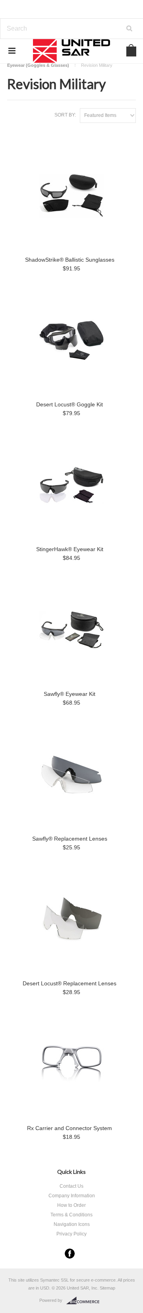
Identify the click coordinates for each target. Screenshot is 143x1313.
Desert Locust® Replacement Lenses (69, 983)
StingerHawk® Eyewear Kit (69, 549)
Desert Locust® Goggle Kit (69, 404)
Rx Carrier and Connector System (69, 1128)
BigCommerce (85, 1300)
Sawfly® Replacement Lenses (69, 838)
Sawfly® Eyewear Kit (69, 694)
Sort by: (65, 115)
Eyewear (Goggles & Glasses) (38, 65)
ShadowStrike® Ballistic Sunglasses (69, 259)
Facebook (70, 1254)
